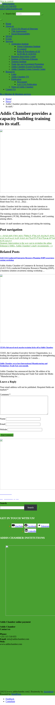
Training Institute (18, 61)
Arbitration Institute (20, 44)
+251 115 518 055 (8, 6)
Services (9, 41)
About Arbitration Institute (28, 46)
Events (9, 39)
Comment (5, 394)
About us (10, 26)
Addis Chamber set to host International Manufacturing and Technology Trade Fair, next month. (23, 364)
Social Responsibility (20, 34)
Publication (16, 79)
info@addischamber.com (11, 9)
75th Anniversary (19, 31)
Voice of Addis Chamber (22, 87)
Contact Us (11, 89)
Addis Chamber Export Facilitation (26, 66)
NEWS (9, 36)
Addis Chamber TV (20, 77)
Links (13, 74)
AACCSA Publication (27, 84)
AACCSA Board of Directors (24, 29)
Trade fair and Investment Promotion (27, 64)
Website (3, 429)
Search (3, 503)
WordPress (16, 694)
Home (8, 23)
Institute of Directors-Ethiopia (24, 59)
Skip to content (6, 1)
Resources (10, 71)
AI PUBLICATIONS (26, 54)
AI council (21, 49)
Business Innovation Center (23, 56)
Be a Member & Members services (15, 94)
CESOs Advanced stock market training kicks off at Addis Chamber (26, 347)
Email (2, 424)
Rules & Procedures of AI (28, 51)
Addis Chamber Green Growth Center (28, 69)
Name (2, 419)
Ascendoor (48, 691)
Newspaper (22, 82)
